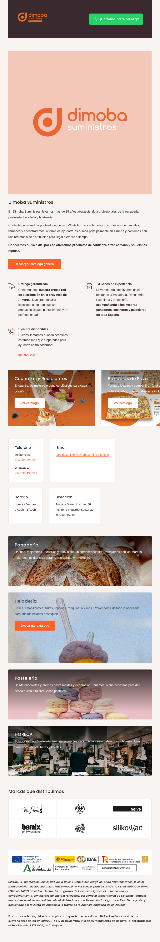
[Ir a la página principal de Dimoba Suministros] (32, 17)
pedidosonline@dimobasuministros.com (82, 454)
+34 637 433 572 (26, 473)
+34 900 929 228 (26, 460)
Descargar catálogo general (35, 264)
